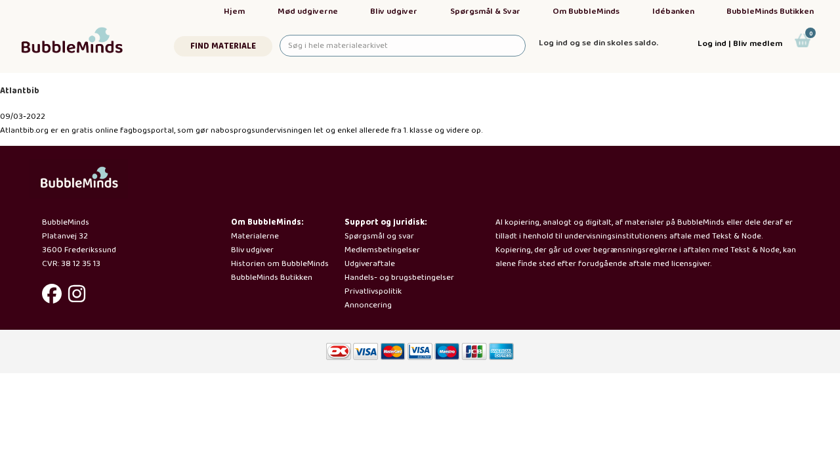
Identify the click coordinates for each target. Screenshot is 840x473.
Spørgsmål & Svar (485, 11)
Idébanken (673, 11)
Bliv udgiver (393, 11)
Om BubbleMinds (586, 11)
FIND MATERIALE (223, 46)
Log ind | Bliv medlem (740, 44)
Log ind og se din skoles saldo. (598, 43)
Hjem (234, 11)
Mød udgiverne (308, 11)
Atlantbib (19, 91)
